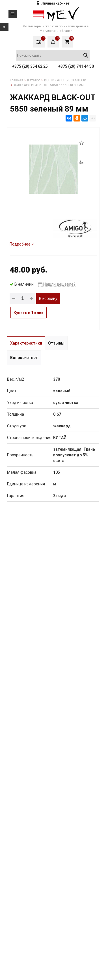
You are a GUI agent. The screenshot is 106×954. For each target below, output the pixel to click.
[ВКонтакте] (69, 118)
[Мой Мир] (84, 118)
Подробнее (20, 244)
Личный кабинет (55, 3)
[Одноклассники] (76, 118)
